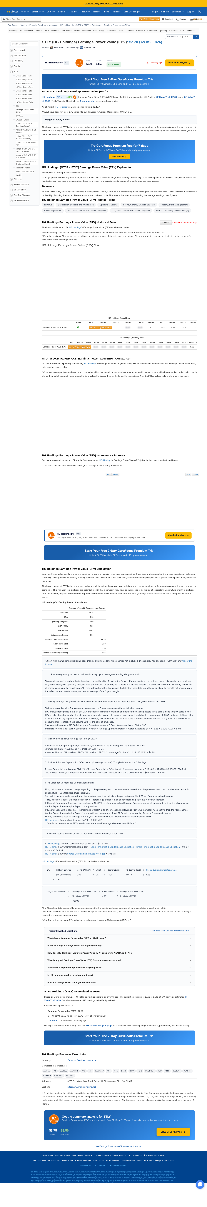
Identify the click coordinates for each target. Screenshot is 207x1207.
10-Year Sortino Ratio (24, 102)
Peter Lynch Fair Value (25, 171)
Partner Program (119, 1155)
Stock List (37, 1161)
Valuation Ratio (20, 55)
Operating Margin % (108, 205)
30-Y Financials (26, 30)
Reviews (116, 11)
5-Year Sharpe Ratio (24, 83)
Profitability (18, 61)
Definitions (96, 25)
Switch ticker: (173, 37)
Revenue (48, 205)
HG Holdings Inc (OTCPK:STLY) (74, 25)
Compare (130, 30)
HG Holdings (48, 97)
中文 (145, 1155)
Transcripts (112, 30)
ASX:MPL (74, 1071)
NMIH (167, 1071)
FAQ (129, 1155)
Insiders (62, 11)
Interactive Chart (89, 30)
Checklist (173, 30)
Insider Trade (67, 1161)
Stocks (23, 25)
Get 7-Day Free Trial (149, 19)
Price (16, 71)
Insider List (55, 1161)
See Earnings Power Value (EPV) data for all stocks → (119, 1146)
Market (74, 11)
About (50, 1155)
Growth (17, 66)
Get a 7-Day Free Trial (100, 327)
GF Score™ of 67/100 (166, 97)
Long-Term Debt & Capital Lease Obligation (131, 210)
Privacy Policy (77, 1155)
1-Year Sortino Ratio (24, 91)
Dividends (18, 179)
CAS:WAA (58, 1076)
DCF (47, 30)
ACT (109, 1071)
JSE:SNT (176, 1071)
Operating (163, 30)
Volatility (19, 175)
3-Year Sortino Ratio (24, 95)
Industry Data (98, 1161)
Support (190, 11)
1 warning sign (87, 101)
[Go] (196, 37)
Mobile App (89, 1155)
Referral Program (103, 1155)
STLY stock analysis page (98, 1025)
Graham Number (22, 120)
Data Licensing (131, 11)
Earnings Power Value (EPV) (117, 25)
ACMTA (46, 1071)
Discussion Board (128, 1161)
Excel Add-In (149, 1161)
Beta (17, 106)
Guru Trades (66, 30)
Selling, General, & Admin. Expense (139, 205)
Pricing (106, 11)
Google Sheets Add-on (164, 1161)
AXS (83, 1071)
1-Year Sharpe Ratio (24, 76)
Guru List (46, 1161)
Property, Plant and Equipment (174, 205)
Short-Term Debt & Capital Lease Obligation (86, 210)
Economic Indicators (83, 1161)
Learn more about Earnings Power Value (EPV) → (171, 931)
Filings (102, 30)
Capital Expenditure (52, 210)
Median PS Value (23, 168)
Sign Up (165, 11)
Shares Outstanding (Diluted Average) (172, 210)
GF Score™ (54, 1020)
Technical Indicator (21, 200)
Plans (139, 1161)
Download (166, 223)
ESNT (123, 1071)
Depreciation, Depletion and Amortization (76, 205)
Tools (95, 11)
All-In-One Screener (156, 1155)
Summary (13, 30)
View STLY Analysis (171, 1132)
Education (177, 11)
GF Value (19, 116)
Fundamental (19, 50)
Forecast (39, 30)
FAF (90, 1071)
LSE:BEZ (63, 1071)
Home (24, 11)
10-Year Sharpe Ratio (24, 87)
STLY (66, 97)
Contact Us (137, 1155)
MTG (116, 1071)
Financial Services (37, 25)
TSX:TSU (69, 1076)
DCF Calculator (112, 1161)
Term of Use (65, 1155)
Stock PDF (140, 30)
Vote (182, 30)
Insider (77, 30)
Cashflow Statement (22, 195)
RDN (140, 1071)
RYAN (131, 1071)
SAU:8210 (99, 1071)
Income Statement (21, 184)
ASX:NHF (188, 1071)
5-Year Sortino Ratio (24, 98)
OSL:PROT (149, 1071)
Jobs (56, 1155)
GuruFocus (13, 25)
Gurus (50, 11)
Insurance (53, 25)
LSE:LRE (47, 1076)
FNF (54, 1071)
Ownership (152, 30)
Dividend (55, 30)
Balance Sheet (20, 190)
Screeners (37, 11)
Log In (155, 11)
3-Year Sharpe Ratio (24, 80)
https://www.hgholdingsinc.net (81, 1087)
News (85, 11)
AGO (160, 1071)
